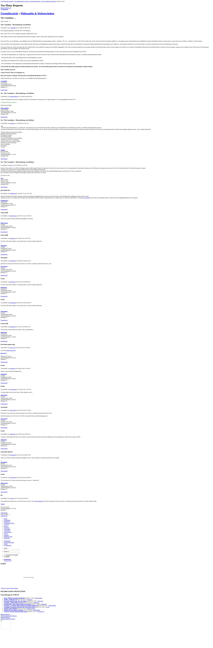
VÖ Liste (6, 524)
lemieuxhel (13, 282)
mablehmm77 (13, 193)
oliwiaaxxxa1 (40, 611)
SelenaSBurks (52, 605)
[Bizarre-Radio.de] (6, 628)
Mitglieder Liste (8, 536)
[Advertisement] (9, 637)
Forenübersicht (9, 13)
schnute (12, 123)
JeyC (11, 165)
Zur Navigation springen (7, 1)
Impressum (7, 538)
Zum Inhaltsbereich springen (21, 1)
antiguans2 (13, 238)
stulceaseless (13, 302)
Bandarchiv (7, 521)
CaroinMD (13, 28)
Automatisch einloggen (12, 555)
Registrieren (7, 559)
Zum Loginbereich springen (48, 1)
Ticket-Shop (7, 529)
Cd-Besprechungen (9, 523)
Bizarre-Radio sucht (6, 8)
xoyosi (47, 607)
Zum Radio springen (35, 1)
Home (5, 518)
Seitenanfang (4, 90)
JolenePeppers (36, 610)
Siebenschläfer (14, 96)
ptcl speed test (86, 197)
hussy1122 (12, 347)
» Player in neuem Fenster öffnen (9, 588)
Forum (5, 533)
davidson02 (13, 455)
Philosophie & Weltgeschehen (37, 13)
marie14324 (13, 261)
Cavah (11, 498)
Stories (6, 526)
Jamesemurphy (38, 598)
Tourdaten (6, 527)
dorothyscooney (31, 608)
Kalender (6, 535)
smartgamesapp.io (11, 350)
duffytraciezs (13, 216)
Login (5, 548)
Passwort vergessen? (8, 560)
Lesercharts (7, 530)
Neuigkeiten (7, 520)
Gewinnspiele (7, 532)
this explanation (39, 501)
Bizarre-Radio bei (5, 617)
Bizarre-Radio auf (5, 614)
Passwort (6, 551)
